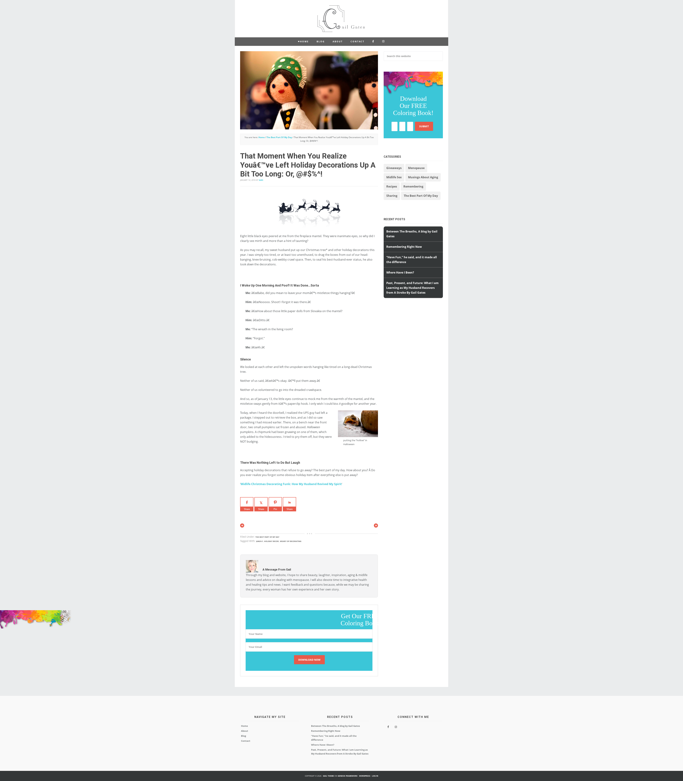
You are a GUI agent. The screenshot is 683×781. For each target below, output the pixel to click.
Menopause (416, 168)
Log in (375, 776)
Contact (245, 740)
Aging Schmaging (341, 18)
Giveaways (394, 168)
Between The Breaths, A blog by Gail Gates (335, 725)
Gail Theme (328, 776)
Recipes (391, 186)
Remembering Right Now (404, 247)
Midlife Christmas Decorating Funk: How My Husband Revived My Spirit (291, 484)
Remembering (413, 186)
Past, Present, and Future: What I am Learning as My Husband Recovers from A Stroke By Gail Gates (412, 288)
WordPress (364, 776)
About (244, 730)
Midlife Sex (394, 177)
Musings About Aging (423, 177)
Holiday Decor (271, 541)
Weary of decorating (290, 541)
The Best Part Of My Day (267, 537)
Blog (243, 735)
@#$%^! (259, 541)
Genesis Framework (348, 776)
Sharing (391, 196)
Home (244, 725)
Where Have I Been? (400, 272)
